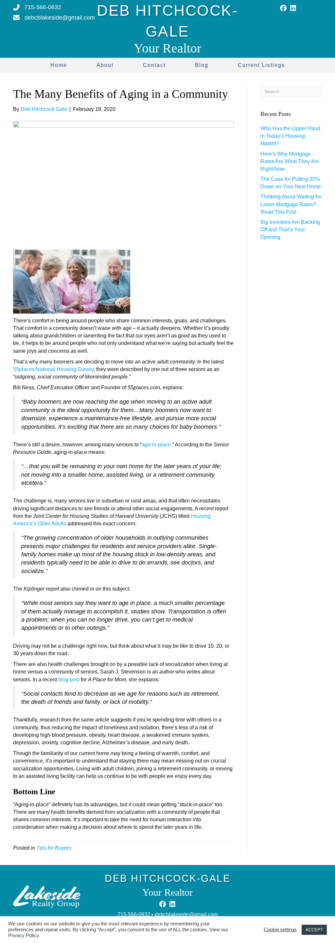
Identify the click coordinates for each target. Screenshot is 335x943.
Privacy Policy (23, 935)
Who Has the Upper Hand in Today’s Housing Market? (290, 136)
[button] (283, 8)
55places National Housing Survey (53, 369)
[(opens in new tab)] (46, 896)
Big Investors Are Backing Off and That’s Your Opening (290, 229)
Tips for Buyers (53, 848)
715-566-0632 (133, 914)
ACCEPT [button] (314, 929)
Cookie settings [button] (280, 929)
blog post (68, 679)
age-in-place (156, 444)
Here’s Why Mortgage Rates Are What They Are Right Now (289, 161)
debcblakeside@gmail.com (186, 914)
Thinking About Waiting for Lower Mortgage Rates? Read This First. (290, 204)
